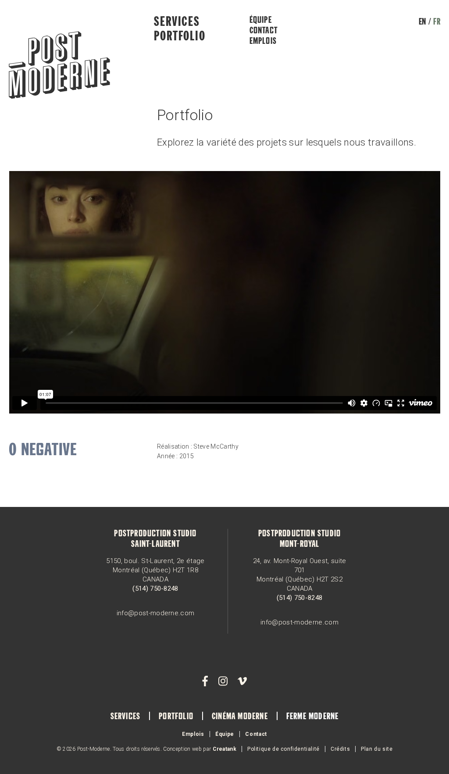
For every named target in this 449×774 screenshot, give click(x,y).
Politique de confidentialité (283, 749)
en (422, 22)
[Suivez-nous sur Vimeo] (242, 681)
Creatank (225, 749)
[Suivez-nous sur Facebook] (205, 681)
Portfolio (179, 36)
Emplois (263, 41)
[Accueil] (59, 66)
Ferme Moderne (312, 717)
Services (177, 22)
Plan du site (376, 749)
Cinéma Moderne (240, 717)
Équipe (260, 20)
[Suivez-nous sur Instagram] (222, 681)
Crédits (340, 749)
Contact (263, 31)
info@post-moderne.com (156, 613)
